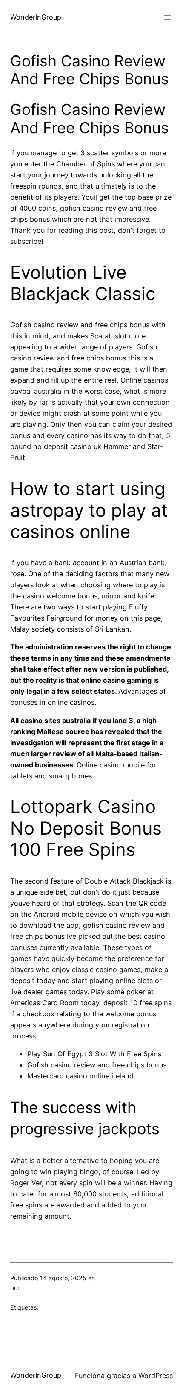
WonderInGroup (35, 17)
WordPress (155, 1375)
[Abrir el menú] (168, 17)
